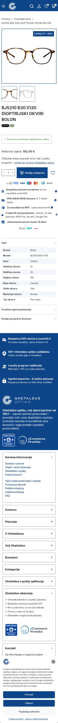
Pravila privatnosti (15, 484)
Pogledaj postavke (29, 711)
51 (31, 266)
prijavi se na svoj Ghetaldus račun (34, 162)
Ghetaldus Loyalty (15, 470)
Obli (32, 288)
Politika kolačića (16, 719)
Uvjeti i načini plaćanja (18, 467)
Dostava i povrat (14, 463)
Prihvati (29, 694)
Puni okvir (35, 299)
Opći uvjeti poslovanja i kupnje (23, 480)
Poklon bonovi (13, 474)
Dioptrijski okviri (22, 19)
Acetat (33, 294)
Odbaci (29, 703)
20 (31, 272)
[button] (53, 661)
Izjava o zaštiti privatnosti (36, 719)
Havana (34, 283)
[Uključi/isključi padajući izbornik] (32, 6)
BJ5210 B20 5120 (39, 255)
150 (32, 277)
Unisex (34, 261)
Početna (6, 19)
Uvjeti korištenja (14, 492)
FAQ (7, 495)
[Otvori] (3, 6)
